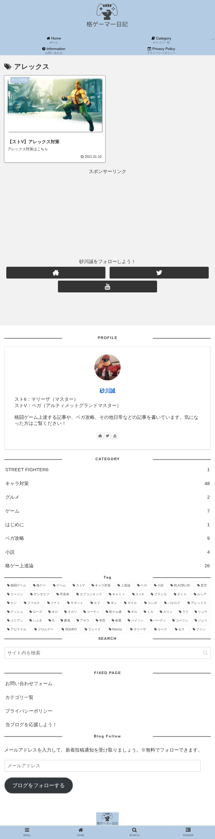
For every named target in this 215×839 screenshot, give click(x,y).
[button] (205, 653)
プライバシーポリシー (28, 711)
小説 (107, 552)
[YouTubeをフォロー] (107, 286)
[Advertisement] (107, 212)
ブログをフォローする (38, 785)
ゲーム (107, 511)
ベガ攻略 (107, 538)
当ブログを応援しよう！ (31, 724)
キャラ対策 (107, 483)
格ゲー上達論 (107, 565)
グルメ (107, 497)
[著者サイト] (55, 273)
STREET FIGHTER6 (107, 469)
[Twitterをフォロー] (159, 273)
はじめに (107, 524)
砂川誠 (107, 390)
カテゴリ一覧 (19, 697)
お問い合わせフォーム (28, 683)
